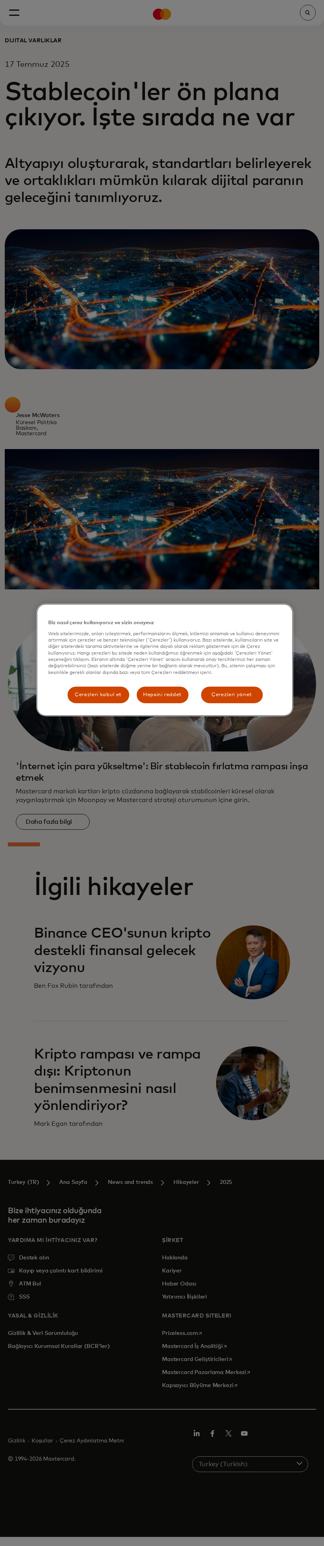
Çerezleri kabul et (98, 694)
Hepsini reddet (162, 694)
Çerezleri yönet (231, 694)
